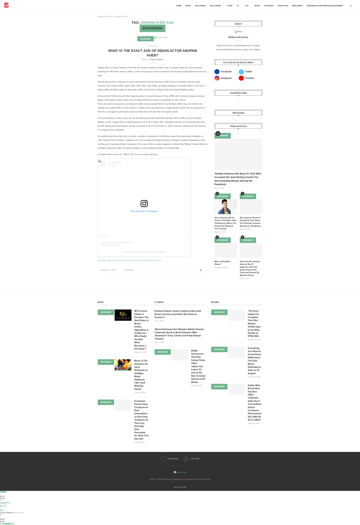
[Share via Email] (206, 270)
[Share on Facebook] (197, 270)
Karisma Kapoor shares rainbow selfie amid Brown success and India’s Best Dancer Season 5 (178, 314)
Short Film (283, 6)
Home (178, 6)
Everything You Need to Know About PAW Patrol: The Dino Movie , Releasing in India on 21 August (254, 361)
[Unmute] (3, 510)
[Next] (6, 492)
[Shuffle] (1, 503)
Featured (269, 6)
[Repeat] (5, 503)
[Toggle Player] (0, 501)
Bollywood (215, 6)
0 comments (129, 270)
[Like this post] (194, 270)
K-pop (229, 6)
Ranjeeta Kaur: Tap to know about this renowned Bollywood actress (134, 260)
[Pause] (4, 492)
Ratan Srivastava (157, 59)
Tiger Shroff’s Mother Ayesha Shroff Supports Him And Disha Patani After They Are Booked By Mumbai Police (250, 268)
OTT (246, 6)
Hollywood (200, 6)
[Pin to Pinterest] (203, 270)
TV (238, 6)
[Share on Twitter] (201, 270)
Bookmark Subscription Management (325, 6)
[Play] (2, 492)
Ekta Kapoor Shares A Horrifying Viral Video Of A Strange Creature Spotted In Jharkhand (250, 221)
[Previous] (1, 492)
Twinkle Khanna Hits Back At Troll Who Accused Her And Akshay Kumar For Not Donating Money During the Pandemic (237, 179)
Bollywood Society (105, 16)
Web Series (297, 6)
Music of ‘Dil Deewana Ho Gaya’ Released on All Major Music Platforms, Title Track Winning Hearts (141, 375)
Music (257, 6)
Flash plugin (19, 513)
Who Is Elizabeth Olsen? (222, 262)
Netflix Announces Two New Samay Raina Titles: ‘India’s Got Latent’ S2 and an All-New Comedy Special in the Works (198, 366)
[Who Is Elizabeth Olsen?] (225, 250)
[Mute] (1, 510)
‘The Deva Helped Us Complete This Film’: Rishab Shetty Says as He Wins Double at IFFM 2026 (254, 323)
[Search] (350, 5)
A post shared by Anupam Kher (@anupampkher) (144, 252)
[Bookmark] (355, 5)
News (188, 6)
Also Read (102, 260)
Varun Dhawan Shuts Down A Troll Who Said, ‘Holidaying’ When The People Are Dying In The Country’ (225, 223)
